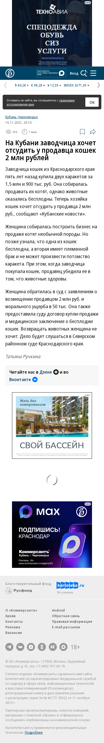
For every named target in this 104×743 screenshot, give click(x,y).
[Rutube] (53, 647)
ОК (92, 102)
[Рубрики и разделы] (93, 73)
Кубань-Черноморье (21, 116)
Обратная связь (66, 615)
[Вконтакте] (20, 647)
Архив (10, 615)
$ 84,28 (20, 85)
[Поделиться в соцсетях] (93, 132)
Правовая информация (72, 621)
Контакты (14, 621)
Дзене (45, 372)
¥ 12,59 (52, 85)
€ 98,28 (36, 85)
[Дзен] (31, 647)
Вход (74, 73)
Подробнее (34, 732)
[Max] (63, 647)
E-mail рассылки (66, 627)
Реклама (12, 627)
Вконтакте (20, 379)
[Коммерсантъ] (9, 73)
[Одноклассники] (42, 647)
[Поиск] (84, 73)
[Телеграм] (9, 647)
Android (58, 610)
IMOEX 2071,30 (75, 85)
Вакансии (13, 632)
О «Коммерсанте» (21, 610)
